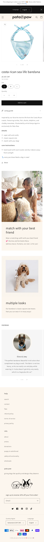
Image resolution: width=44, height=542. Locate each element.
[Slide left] (17, 64)
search (6, 399)
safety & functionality (11, 456)
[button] (2, 17)
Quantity (4, 91)
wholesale (7, 461)
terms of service (9, 419)
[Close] (41, 9)
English (25, 10)
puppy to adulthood (11, 451)
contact (7, 404)
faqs (5, 409)
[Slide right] (27, 64)
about (6, 437)
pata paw (16, 537)
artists (6, 442)
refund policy (8, 414)
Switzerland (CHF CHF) (14, 523)
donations (7, 446)
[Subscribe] (37, 500)
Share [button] (6, 163)
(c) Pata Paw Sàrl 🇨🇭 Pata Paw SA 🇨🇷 (26, 537)
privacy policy (9, 423)
